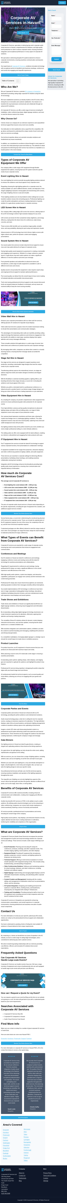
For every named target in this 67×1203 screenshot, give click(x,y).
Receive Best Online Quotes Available (23, 311)
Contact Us (22, 1175)
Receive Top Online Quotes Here (23, 513)
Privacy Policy (47, 1173)
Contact (62, 2)
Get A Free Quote (23, 1117)
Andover (26, 1152)
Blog (20, 1180)
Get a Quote (22, 32)
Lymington (27, 1139)
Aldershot (26, 1147)
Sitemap (45, 1180)
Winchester (27, 1129)
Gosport (23, 1038)
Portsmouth (17, 1038)
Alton (25, 1132)
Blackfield (6, 1150)
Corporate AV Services (18, 66)
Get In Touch (23, 931)
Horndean (10, 1038)
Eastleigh (5, 1153)
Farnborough (27, 1150)
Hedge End (6, 1148)
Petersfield (6, 1145)
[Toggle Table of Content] (17, 81)
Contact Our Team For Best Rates (23, 154)
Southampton (7, 1156)
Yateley (26, 1155)
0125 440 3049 (5, 1193)
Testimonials (22, 1178)
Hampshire (27, 1145)
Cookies (45, 1178)
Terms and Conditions (49, 1175)
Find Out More (23, 703)
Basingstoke (27, 1142)
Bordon (5, 1158)
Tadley (26, 1160)
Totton (25, 1134)
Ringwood (27, 1158)
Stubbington (6, 1143)
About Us (21, 1173)
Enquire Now (23, 826)
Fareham (29, 1038)
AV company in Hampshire (32, 91)
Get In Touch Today (23, 75)
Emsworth (4, 1038)
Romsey (26, 1137)
